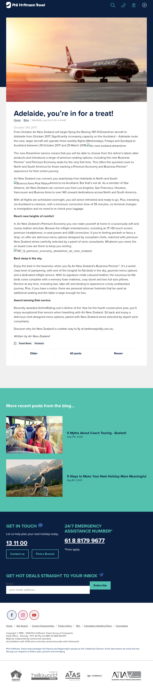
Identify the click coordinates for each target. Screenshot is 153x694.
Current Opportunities (43, 625)
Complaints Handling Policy (98, 625)
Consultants (122, 625)
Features (39, 343)
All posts (76, 353)
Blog (26, 120)
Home (17, 120)
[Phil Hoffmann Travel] (25, 5)
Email (10, 584)
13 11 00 (16, 542)
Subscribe (100, 585)
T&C (78, 625)
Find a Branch (45, 554)
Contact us (17, 554)
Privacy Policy (65, 625)
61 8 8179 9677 (85, 540)
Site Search (22, 625)
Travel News (25, 343)
